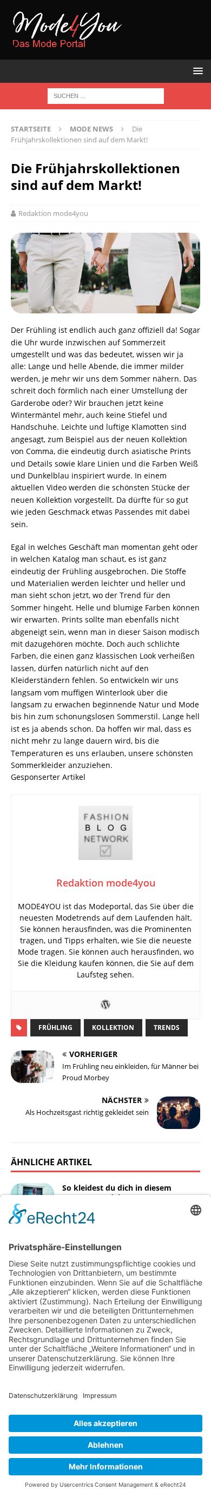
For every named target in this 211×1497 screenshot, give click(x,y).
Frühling (55, 1027)
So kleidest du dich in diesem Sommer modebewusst (117, 1193)
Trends (167, 1027)
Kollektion (113, 1027)
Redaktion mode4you (53, 213)
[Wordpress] (105, 1005)
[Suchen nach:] (106, 95)
